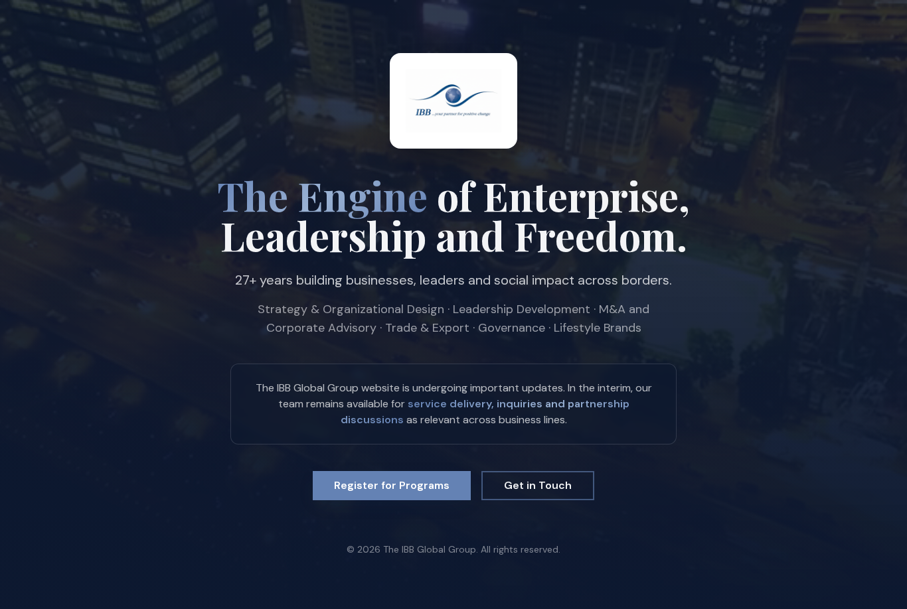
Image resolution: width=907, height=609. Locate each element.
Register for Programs (392, 485)
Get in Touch (538, 485)
